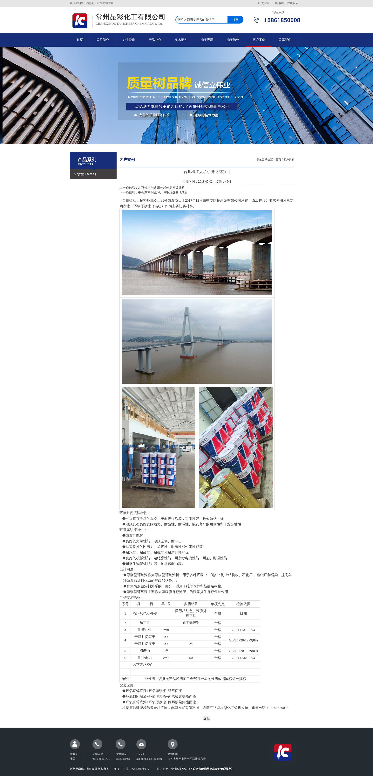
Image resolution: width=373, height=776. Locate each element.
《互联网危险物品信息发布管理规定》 (211, 768)
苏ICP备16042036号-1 (138, 768)
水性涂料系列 (86, 174)
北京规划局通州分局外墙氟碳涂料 (161, 187)
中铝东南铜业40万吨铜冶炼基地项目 (163, 192)
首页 (80, 39)
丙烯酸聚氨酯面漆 (182, 696)
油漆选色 (233, 39)
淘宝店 (265, 3)
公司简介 (103, 39)
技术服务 (181, 39)
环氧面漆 (175, 691)
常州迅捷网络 (179, 768)
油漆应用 (207, 39)
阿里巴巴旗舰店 (288, 3)
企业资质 (129, 39)
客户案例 (259, 39)
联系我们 (285, 39)
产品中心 (155, 39)
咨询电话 (278, 12)
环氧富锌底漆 (136, 702)
